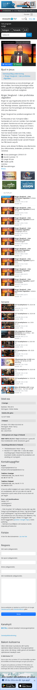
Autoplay (8, 193)
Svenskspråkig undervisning (13, 74)
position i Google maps (21, 520)
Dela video (7, 64)
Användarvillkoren (18, 609)
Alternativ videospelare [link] (23, 42)
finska (3, 169)
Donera (18, 64)
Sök (29, 35)
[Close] (34, 680)
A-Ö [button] (25, 30)
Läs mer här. (23, 536)
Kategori (6, 30)
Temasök (17, 30)
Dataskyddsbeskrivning (8, 635)
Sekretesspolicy (6, 609)
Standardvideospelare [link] (8, 42)
